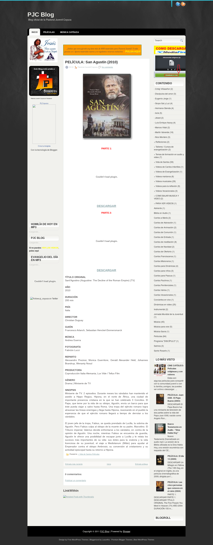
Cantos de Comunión (163, 232)
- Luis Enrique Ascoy (163, 122)
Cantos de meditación (164, 241)
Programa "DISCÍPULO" (165, 341)
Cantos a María (161, 217)
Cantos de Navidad (162, 246)
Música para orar (161, 326)
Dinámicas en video (163, 304)
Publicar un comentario (75, 480)
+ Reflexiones (160, 141)
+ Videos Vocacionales (164, 190)
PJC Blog (40, 14)
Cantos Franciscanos (163, 256)
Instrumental (159, 309)
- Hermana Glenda (162, 108)
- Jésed (157, 117)
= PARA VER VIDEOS (164, 203)
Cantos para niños (162, 270)
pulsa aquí (34, 250)
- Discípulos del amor (163, 93)
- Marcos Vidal (160, 127)
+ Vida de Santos (85, 454)
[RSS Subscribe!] (178, 5)
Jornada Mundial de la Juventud (168, 314)
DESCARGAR (106, 206)
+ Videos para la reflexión (165, 186)
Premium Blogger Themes (121, 539)
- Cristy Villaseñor (162, 88)
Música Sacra (160, 331)
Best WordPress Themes (144, 539)
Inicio (35, 32)
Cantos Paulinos (161, 280)
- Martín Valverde (161, 132)
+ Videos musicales (163, 181)
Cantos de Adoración (163, 222)
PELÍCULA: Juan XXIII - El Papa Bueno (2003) (175, 397)
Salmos (157, 345)
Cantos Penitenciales (163, 285)
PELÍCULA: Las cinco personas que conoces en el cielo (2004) (175, 487)
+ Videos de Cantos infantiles (167, 166)
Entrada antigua (141, 464)
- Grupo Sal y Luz (162, 103)
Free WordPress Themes (78, 539)
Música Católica (69, 32)
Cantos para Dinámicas (164, 265)
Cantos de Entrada (162, 237)
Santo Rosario (160, 350)
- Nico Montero (160, 137)
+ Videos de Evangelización (166, 171)
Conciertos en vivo (162, 299)
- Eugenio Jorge (161, 98)
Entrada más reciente (74, 464)
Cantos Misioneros (162, 261)
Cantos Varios (160, 290)
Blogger (53, 149)
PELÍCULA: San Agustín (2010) (91, 62)
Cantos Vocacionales (163, 294)
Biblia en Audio (161, 212)
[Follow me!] (183, 5)
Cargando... (34, 231)
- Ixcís (156, 112)
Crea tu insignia (44, 146)
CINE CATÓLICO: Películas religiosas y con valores (176, 370)
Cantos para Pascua (163, 275)
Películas (49, 32)
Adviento (158, 208)
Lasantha (106, 539)
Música (157, 321)
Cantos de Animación (163, 227)
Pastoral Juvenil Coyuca (37, 98)
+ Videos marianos (162, 176)
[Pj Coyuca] (44, 143)
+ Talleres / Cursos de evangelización (164, 148)
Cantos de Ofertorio (163, 251)
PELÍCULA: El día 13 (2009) (176, 457)
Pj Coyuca (44, 103)
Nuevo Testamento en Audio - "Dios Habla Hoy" (175, 428)
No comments (107, 67)
